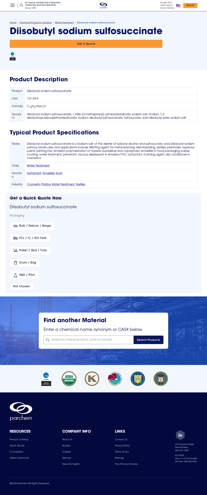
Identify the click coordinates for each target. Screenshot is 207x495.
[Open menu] (12, 5)
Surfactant (34, 173)
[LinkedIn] (180, 435)
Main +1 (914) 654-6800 (186, 459)
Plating (46, 184)
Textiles (80, 184)
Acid (59, 173)
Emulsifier (49, 173)
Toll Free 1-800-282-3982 (186, 462)
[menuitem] (19, 439)
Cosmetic (33, 184)
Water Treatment (38, 165)
